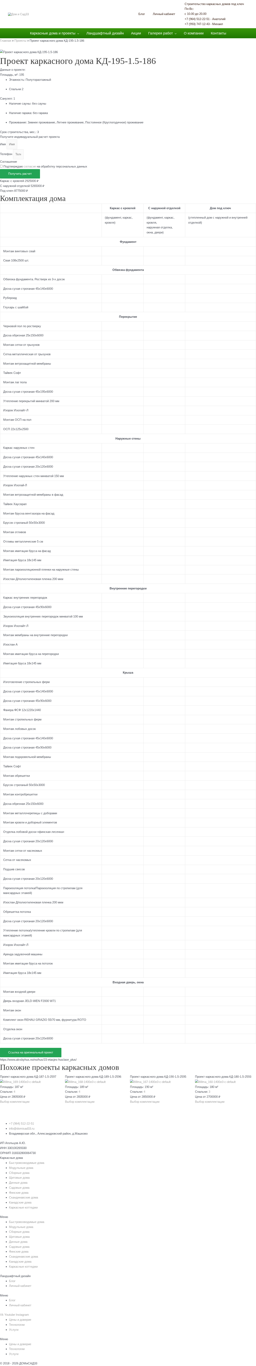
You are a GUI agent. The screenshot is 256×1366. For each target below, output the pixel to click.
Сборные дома (19, 1172)
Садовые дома (19, 1187)
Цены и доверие (20, 1319)
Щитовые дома (19, 1177)
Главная (5, 40)
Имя (3, 144)
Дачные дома (18, 1182)
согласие (30, 166)
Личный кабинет (20, 1285)
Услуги (13, 1329)
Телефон (6, 154)
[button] (14, 1101)
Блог (12, 1281)
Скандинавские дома (23, 1197)
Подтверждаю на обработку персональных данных (45, 166)
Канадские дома (20, 1202)
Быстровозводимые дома (26, 1162)
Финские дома (18, 1192)
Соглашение (8, 161)
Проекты (20, 40)
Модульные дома (21, 1167)
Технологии (17, 1324)
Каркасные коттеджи (23, 1207)
